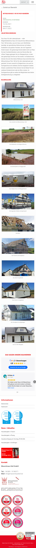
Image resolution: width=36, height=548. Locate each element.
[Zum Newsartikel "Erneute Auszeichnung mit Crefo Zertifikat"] (18, 417)
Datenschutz (4, 404)
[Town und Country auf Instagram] (17, 489)
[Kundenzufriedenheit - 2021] (18, 511)
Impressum (4, 406)
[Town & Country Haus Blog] (20, 489)
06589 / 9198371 (12, 471)
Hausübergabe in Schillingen (9, 442)
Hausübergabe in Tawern (8, 431)
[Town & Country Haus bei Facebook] (2, 489)
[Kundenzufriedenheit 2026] (6, 500)
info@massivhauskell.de (14, 474)
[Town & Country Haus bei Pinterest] (10, 489)
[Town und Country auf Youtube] (13, 489)
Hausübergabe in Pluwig (8, 435)
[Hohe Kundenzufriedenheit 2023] (18, 500)
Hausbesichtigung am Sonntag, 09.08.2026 (13, 439)
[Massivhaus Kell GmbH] (3, 2)
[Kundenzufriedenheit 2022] (6, 511)
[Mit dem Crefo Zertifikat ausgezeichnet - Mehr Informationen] (6, 417)
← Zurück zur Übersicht (9, 7)
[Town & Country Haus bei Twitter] (6, 489)
